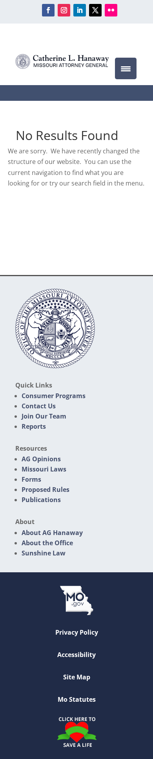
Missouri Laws (44, 469)
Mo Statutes (77, 699)
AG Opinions (41, 459)
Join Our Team (44, 416)
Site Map (76, 677)
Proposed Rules (45, 489)
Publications (41, 499)
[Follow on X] (95, 10)
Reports (34, 426)
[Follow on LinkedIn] (79, 10)
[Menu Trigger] (126, 68)
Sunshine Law (44, 553)
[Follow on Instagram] (64, 10)
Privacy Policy (76, 632)
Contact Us (39, 406)
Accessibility (76, 654)
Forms (31, 479)
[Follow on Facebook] (48, 10)
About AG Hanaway (52, 532)
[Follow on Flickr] (111, 10)
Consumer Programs (54, 395)
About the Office (47, 543)
